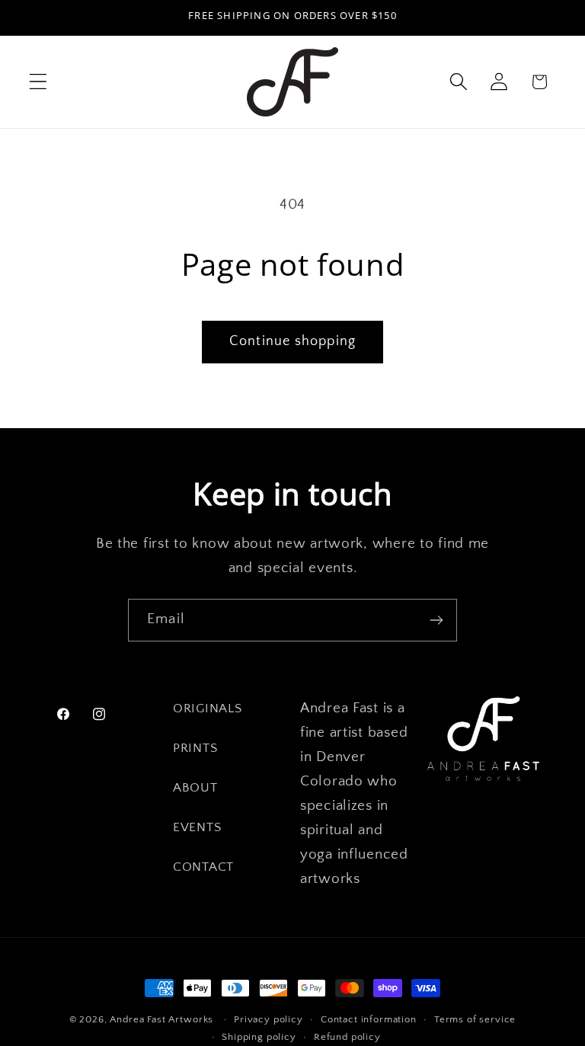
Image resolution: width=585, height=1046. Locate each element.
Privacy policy (268, 1019)
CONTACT (203, 867)
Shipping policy (259, 1037)
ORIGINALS (207, 708)
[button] (38, 82)
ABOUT (195, 788)
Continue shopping (292, 341)
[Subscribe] (436, 620)
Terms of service (475, 1019)
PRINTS (195, 748)
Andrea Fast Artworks (161, 1019)
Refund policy (347, 1037)
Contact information (369, 1019)
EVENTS (197, 827)
